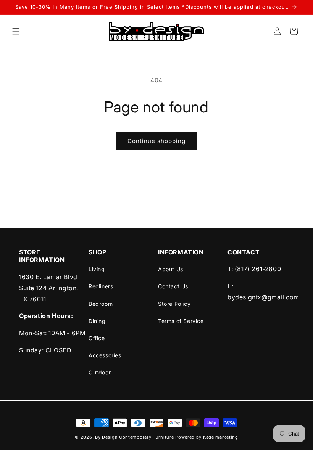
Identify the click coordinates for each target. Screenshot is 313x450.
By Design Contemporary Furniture (135, 437)
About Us (170, 269)
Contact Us (173, 286)
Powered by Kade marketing (206, 437)
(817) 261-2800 (258, 269)
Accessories (105, 355)
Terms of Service (181, 321)
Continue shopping (156, 141)
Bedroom (101, 304)
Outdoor (100, 372)
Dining (97, 321)
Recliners (101, 286)
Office (97, 338)
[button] (16, 31)
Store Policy (174, 304)
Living (97, 269)
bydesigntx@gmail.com (263, 297)
